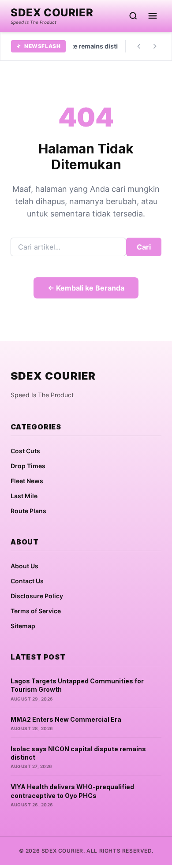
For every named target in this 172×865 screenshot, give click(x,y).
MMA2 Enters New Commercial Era (66, 719)
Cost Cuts (25, 451)
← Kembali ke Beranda (86, 287)
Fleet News (27, 481)
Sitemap (23, 626)
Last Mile (24, 496)
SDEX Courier (52, 12)
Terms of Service (36, 611)
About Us (24, 566)
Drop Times (28, 466)
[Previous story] (139, 46)
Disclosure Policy (37, 596)
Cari (144, 246)
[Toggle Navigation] (152, 16)
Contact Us (27, 581)
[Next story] (155, 46)
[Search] (133, 16)
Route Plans (28, 511)
